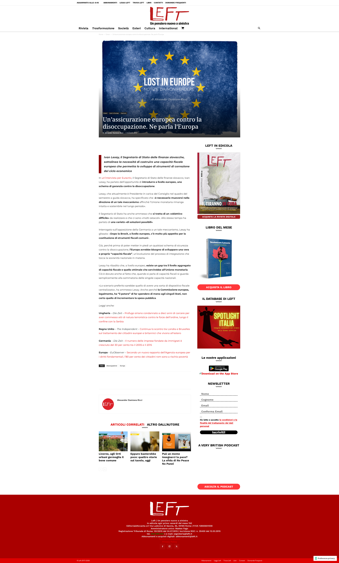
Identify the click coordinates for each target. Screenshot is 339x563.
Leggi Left (125, 3)
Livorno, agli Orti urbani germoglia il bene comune (111, 457)
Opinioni (123, 113)
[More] (144, 146)
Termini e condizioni (169, 539)
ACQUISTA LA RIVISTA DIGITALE (218, 217)
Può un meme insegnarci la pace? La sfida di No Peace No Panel (175, 458)
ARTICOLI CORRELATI (127, 424)
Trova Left (138, 3)
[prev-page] (100, 469)
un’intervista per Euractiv (116, 177)
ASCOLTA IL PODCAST (218, 486)
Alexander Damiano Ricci (114, 133)
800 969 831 (157, 534)
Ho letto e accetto (218, 423)
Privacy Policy (169, 541)
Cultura (149, 28)
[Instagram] (169, 546)
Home (101, 34)
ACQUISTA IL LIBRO (218, 287)
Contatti (158, 3)
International (168, 28)
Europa (122, 366)
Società (123, 28)
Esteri (136, 28)
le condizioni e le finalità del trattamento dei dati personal (218, 423)
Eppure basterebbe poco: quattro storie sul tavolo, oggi (143, 457)
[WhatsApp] (135, 146)
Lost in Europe (114, 113)
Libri (149, 3)
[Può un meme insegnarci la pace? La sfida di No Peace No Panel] (176, 441)
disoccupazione (111, 366)
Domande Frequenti (175, 3)
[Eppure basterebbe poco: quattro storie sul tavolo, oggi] (144, 441)
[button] (259, 28)
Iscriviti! (218, 432)
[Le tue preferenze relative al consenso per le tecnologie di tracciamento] (325, 558)
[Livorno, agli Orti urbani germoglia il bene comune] (113, 441)
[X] (126, 146)
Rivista (83, 28)
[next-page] (104, 469)
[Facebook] (118, 146)
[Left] (169, 15)
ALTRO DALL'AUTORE (163, 424)
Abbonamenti (110, 3)
